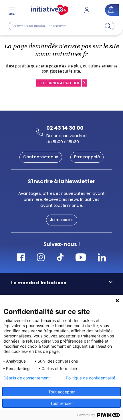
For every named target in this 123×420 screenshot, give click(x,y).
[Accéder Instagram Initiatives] (41, 258)
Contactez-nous (40, 157)
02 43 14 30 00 (65, 127)
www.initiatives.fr (61, 54)
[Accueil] (49, 10)
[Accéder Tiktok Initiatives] (60, 258)
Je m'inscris (62, 220)
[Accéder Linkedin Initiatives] (102, 258)
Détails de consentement (26, 378)
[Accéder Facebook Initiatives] (21, 258)
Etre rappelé (87, 157)
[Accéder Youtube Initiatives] (81, 258)
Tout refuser (61, 403)
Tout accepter (61, 391)
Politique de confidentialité (90, 378)
